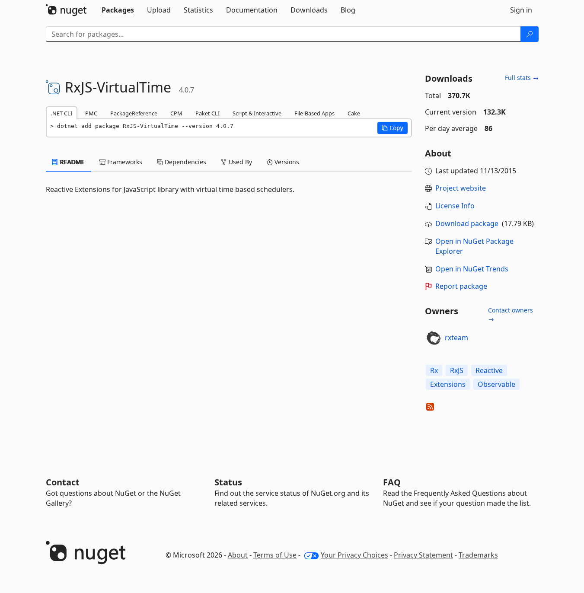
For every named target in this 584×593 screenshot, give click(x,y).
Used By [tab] (239, 162)
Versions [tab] (286, 162)
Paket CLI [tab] (207, 113)
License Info (455, 205)
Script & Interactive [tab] (257, 113)
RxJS (456, 370)
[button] (392, 128)
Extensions (448, 384)
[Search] (529, 34)
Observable (496, 384)
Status (228, 482)
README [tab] (71, 162)
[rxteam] (433, 338)
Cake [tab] (354, 113)
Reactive (489, 370)
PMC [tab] (91, 113)
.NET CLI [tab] (61, 113)
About (238, 555)
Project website (460, 188)
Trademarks (478, 555)
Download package (466, 223)
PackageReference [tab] (133, 113)
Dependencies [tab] (184, 162)
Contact (63, 482)
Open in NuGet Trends (471, 269)
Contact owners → (510, 314)
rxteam (456, 337)
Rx (434, 370)
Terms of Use (275, 555)
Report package (461, 286)
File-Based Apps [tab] (314, 113)
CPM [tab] (176, 113)
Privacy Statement (423, 555)
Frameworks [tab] (123, 162)
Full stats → (522, 77)
